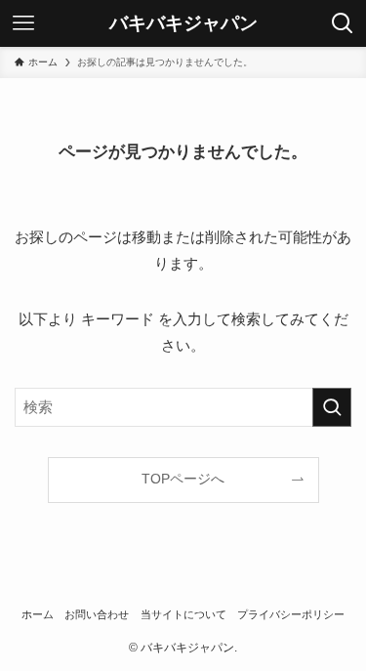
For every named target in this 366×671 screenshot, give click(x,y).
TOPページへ (183, 479)
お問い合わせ (96, 614)
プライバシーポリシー (291, 614)
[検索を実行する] (331, 407)
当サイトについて (183, 614)
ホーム (37, 614)
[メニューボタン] (23, 23)
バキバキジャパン (183, 24)
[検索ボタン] (342, 23)
